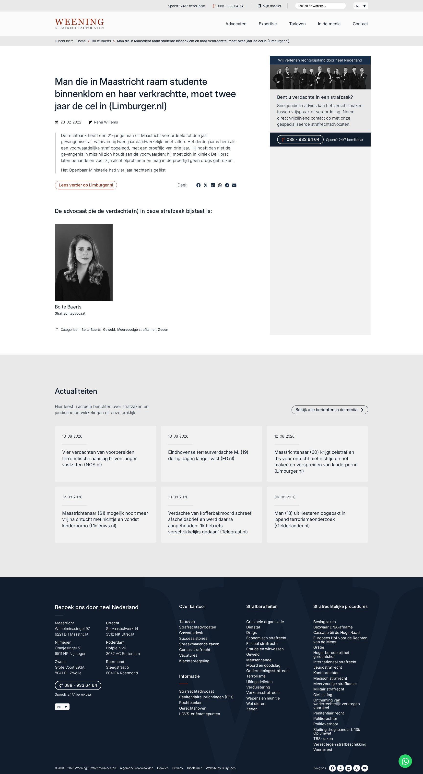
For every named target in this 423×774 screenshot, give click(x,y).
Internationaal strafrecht (334, 662)
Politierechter (325, 718)
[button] (198, 185)
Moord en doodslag (263, 665)
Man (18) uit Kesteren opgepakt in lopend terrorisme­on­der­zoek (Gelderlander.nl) (309, 519)
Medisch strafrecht (330, 678)
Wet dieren (255, 703)
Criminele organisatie (265, 621)
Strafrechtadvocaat (70, 313)
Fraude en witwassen (265, 649)
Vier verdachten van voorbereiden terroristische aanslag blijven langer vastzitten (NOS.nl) (99, 458)
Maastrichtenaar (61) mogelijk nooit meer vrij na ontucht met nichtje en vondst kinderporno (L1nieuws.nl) (105, 519)
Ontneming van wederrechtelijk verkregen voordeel (336, 704)
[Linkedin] (348, 768)
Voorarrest (322, 749)
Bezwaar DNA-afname (333, 627)
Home (81, 41)
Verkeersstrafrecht (263, 692)
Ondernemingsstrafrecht (268, 670)
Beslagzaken (324, 621)
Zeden (163, 330)
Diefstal (253, 627)
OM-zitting (322, 694)
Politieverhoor (325, 724)
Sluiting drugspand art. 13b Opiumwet (336, 731)
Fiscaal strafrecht (262, 643)
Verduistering (258, 687)
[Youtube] (364, 768)
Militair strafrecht (328, 689)
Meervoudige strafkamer (136, 330)
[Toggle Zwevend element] (405, 761)
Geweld (109, 330)
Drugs (251, 632)
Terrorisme (256, 676)
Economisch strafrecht (266, 638)
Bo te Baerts (101, 41)
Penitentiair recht (328, 713)
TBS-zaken (323, 738)
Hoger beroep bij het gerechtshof (331, 654)
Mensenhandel (259, 660)
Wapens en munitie (263, 698)
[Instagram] (340, 768)
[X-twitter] (356, 768)
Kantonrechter (326, 672)
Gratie (318, 647)
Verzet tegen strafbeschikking (339, 744)
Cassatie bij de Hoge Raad (336, 632)
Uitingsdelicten (259, 681)
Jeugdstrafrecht (327, 667)
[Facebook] (332, 768)
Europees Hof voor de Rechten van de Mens (340, 640)
